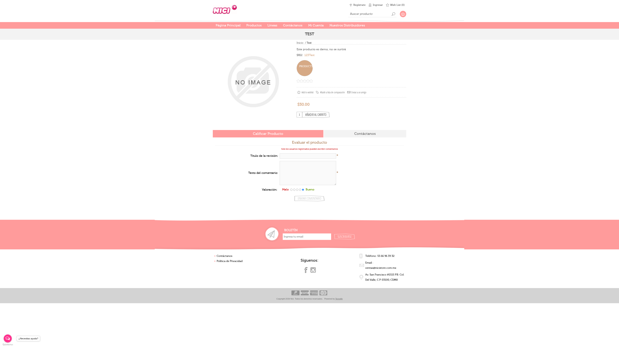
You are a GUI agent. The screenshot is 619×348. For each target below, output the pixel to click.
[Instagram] (313, 270)
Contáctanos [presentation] (365, 134)
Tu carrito (403, 14)
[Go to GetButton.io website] (8, 345)
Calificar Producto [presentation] (268, 134)
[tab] (268, 134)
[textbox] (372, 14)
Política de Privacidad (230, 261)
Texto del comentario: (263, 173)
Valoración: (269, 189)
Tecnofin (339, 299)
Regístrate (359, 5)
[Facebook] (306, 270)
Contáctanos (224, 256)
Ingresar (378, 5)
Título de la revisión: (264, 156)
